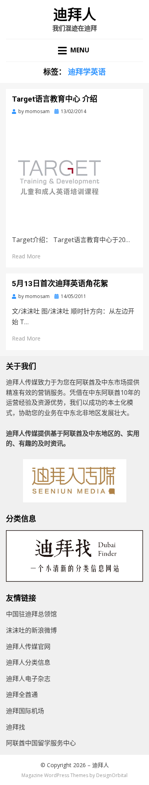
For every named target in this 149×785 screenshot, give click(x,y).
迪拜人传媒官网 (28, 646)
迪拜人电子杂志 (28, 678)
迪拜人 (74, 15)
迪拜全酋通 (22, 694)
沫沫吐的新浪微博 (31, 630)
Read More (26, 256)
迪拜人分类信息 (28, 662)
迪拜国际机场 (25, 710)
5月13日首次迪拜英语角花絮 (60, 283)
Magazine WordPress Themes (54, 775)
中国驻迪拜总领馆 (31, 614)
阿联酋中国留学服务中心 (41, 743)
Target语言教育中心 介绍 (54, 99)
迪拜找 (15, 727)
